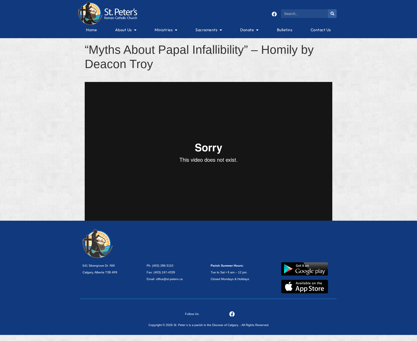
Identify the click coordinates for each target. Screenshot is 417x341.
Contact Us (321, 29)
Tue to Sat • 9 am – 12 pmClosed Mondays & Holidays (230, 272)
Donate (247, 29)
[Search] (332, 13)
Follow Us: (192, 314)
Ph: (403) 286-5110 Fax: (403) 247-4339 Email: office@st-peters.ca (165, 272)
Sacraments (206, 29)
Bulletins (285, 29)
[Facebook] (274, 14)
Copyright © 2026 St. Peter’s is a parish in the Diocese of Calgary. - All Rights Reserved (208, 325)
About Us (123, 29)
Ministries (164, 29)
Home (91, 29)
